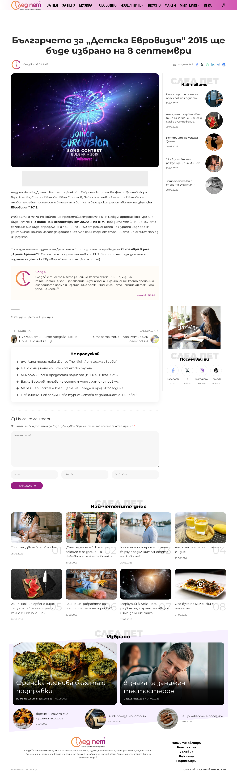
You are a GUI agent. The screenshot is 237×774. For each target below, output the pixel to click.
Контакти (186, 747)
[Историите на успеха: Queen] (214, 142)
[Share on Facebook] (196, 64)
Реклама (186, 756)
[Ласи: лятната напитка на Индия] (200, 527)
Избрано (118, 636)
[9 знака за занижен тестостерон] (172, 673)
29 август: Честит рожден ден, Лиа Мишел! (183, 161)
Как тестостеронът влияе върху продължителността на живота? (144, 551)
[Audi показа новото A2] (95, 718)
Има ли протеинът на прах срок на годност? (182, 96)
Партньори (186, 761)
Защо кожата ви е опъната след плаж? (180, 182)
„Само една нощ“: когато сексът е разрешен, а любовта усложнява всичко (89, 551)
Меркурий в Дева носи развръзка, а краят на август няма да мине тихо (145, 608)
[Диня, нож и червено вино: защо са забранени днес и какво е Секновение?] (214, 120)
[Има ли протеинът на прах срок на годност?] (214, 98)
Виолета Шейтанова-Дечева (34, 698)
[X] (187, 375)
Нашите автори (186, 743)
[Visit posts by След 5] (16, 64)
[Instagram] (201, 375)
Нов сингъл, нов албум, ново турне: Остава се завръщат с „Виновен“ (79, 395)
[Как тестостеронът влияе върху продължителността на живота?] (145, 527)
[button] (223, 5)
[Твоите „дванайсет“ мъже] (36, 527)
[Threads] (216, 375)
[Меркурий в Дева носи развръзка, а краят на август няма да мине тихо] (145, 584)
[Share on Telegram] (218, 64)
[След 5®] (26, 5)
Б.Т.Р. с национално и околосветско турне (56, 368)
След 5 (27, 64)
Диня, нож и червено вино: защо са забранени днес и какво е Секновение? (184, 117)
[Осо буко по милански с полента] (200, 584)
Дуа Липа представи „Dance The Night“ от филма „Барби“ (69, 362)
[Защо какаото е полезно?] (167, 718)
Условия (186, 752)
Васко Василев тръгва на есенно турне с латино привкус (70, 381)
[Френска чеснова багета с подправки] (65, 673)
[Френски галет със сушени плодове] (23, 718)
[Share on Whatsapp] (207, 64)
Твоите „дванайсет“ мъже (33, 547)
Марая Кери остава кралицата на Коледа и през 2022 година (72, 388)
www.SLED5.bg (146, 294)
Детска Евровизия (40, 317)
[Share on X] (202, 64)
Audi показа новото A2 (127, 716)
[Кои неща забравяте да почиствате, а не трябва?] (91, 584)
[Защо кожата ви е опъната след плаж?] (214, 185)
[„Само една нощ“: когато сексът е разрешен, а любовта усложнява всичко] (91, 527)
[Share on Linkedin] (212, 64)
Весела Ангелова (134, 698)
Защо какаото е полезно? (202, 716)
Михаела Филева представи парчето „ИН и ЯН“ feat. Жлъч (69, 375)
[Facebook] (173, 375)
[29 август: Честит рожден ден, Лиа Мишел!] (214, 163)
